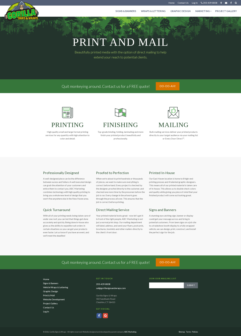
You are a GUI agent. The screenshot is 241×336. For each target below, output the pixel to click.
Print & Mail (49, 295)
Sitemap (182, 332)
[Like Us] (231, 2)
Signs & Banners (125, 11)
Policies (195, 332)
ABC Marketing (130, 332)
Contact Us (183, 2)
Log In (195, 2)
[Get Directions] (221, 2)
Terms (188, 332)
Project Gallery (226, 11)
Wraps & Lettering (153, 11)
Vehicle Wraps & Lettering (55, 287)
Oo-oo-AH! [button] (168, 86)
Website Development (54, 299)
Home (171, 2)
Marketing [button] (202, 11)
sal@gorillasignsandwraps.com (111, 288)
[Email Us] (226, 2)
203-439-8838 (210, 2)
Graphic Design (180, 11)
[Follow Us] (236, 2)
